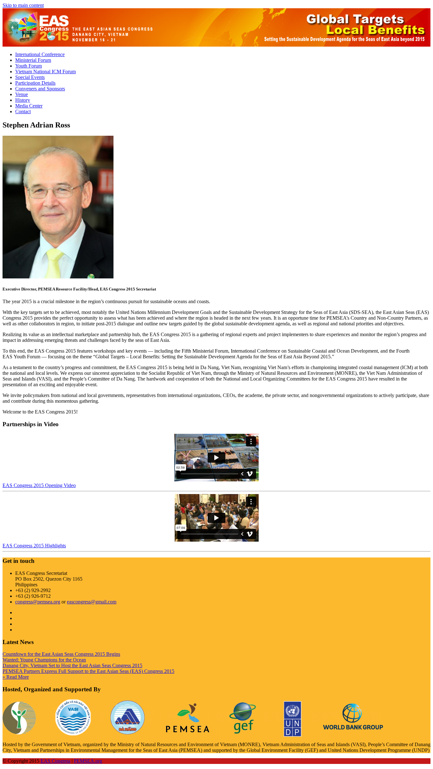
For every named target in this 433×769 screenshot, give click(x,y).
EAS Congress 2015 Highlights (34, 545)
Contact (23, 111)
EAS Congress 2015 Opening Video (39, 485)
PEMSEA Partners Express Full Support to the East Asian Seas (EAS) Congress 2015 (88, 671)
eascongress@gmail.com (91, 601)
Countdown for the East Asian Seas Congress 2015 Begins (61, 654)
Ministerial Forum (33, 60)
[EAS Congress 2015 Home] (78, 43)
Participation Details (35, 83)
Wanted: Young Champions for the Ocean (44, 659)
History (22, 100)
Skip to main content (23, 5)
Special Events (30, 77)
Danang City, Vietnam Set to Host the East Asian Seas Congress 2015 (72, 665)
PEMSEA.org (88, 761)
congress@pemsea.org (37, 601)
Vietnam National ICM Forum (45, 71)
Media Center (28, 105)
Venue (21, 94)
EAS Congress (55, 761)
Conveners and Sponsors (40, 88)
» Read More (16, 677)
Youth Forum (28, 65)
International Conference (40, 54)
